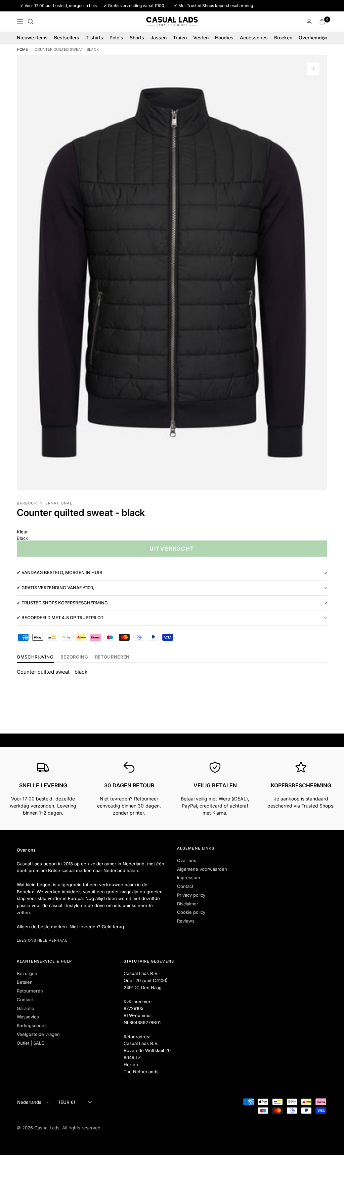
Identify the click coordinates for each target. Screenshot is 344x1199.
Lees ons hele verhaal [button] (42, 940)
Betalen (25, 982)
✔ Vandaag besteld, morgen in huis (59, 572)
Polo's (116, 37)
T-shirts (94, 37)
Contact (185, 886)
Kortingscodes (32, 1025)
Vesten (201, 37)
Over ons (186, 860)
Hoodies (224, 37)
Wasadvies (28, 1016)
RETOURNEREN (112, 657)
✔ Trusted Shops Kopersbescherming (62, 602)
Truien (180, 37)
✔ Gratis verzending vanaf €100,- (56, 587)
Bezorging (74, 657)
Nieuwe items (32, 37)
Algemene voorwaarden (202, 869)
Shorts (137, 37)
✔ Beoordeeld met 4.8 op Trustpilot (60, 617)
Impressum (188, 877)
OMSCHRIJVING (35, 657)
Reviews (186, 921)
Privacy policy (191, 895)
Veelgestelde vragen (38, 1034)
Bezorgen (27, 973)
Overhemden (313, 37)
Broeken (283, 37)
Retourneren (30, 991)
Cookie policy (191, 912)
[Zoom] (313, 69)
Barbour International (44, 503)
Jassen (158, 37)
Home (22, 49)
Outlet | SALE (30, 1043)
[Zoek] (30, 21)
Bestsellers (66, 37)
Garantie (25, 1008)
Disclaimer (187, 903)
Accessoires (254, 37)
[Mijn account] (309, 21)
